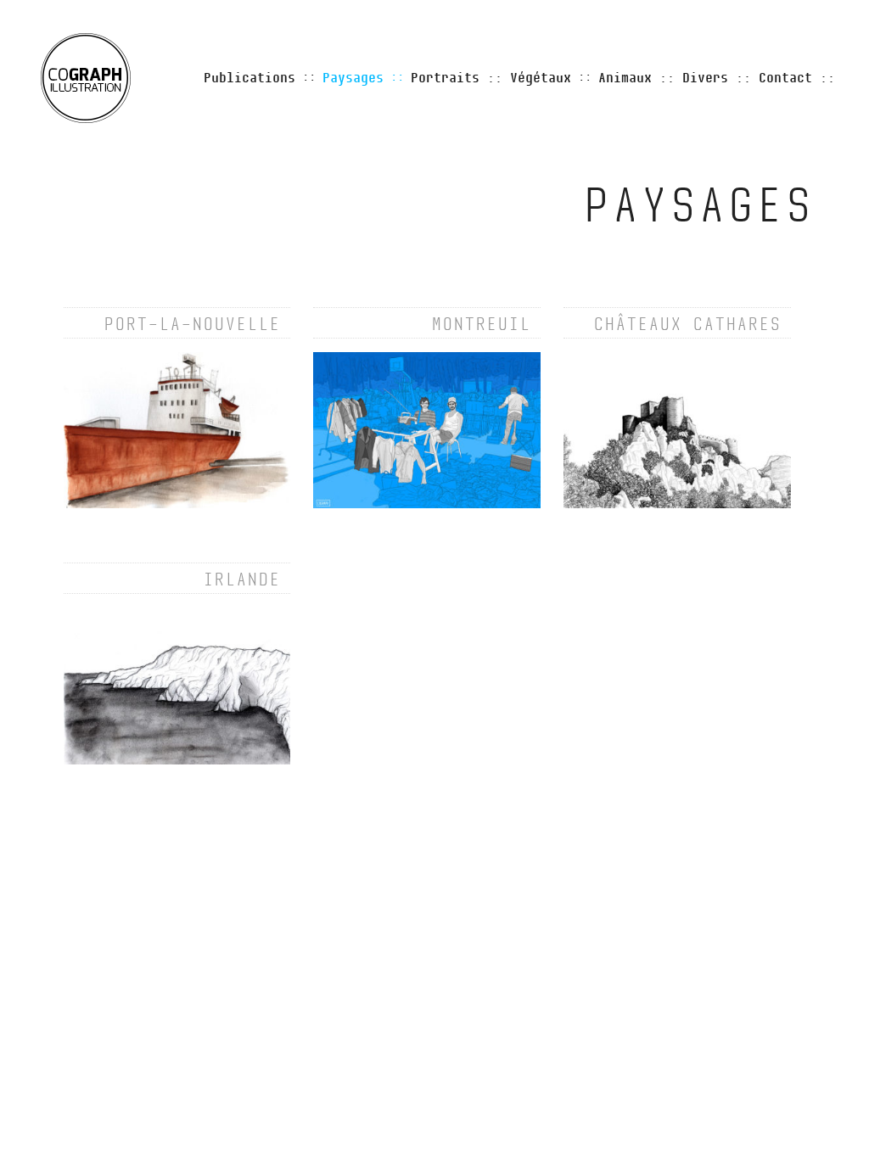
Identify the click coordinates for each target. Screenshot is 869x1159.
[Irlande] (177, 685)
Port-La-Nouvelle (192, 324)
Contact (785, 78)
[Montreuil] (427, 429)
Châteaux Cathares (687, 324)
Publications (249, 78)
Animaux (625, 78)
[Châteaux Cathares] (677, 429)
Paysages (353, 78)
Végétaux (540, 78)
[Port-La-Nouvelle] (177, 429)
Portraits (445, 78)
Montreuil (480, 324)
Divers (705, 78)
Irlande (241, 579)
